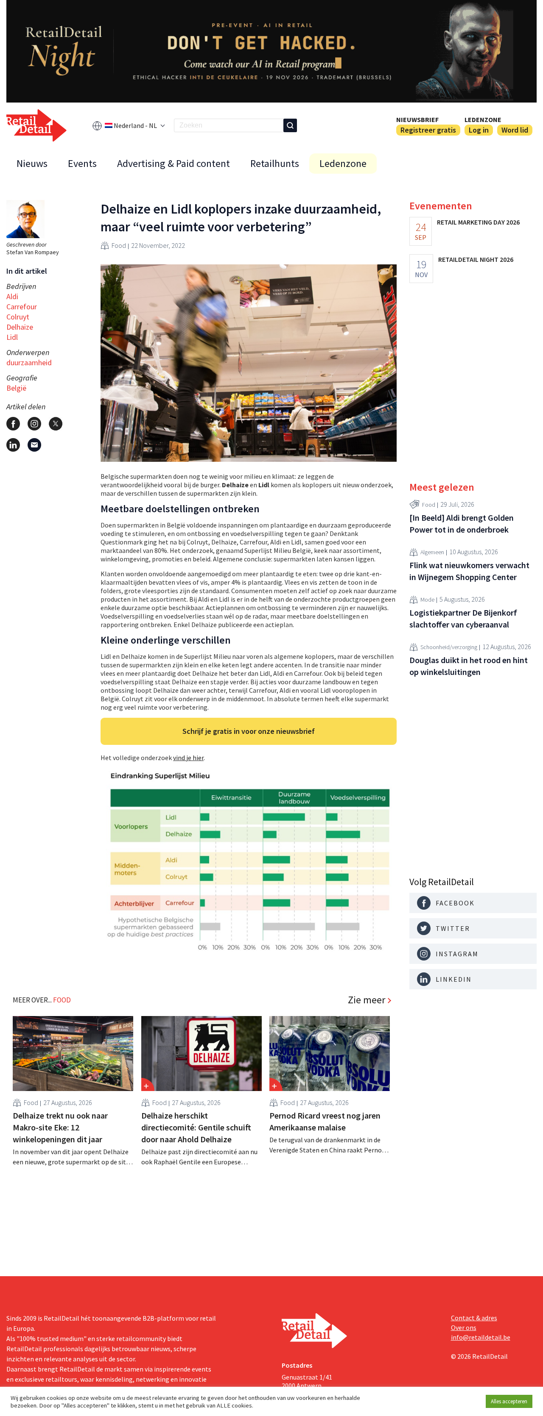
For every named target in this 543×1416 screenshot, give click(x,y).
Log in (479, 130)
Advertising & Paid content (173, 163)
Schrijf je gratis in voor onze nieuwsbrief (248, 731)
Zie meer (366, 1000)
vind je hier (188, 757)
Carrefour (21, 306)
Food (119, 245)
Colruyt (17, 317)
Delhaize (19, 327)
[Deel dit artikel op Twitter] (55, 423)
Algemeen (432, 552)
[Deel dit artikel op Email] (34, 445)
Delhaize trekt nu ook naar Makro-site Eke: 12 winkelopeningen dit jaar (60, 1127)
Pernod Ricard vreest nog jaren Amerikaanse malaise (325, 1121)
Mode (427, 599)
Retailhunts (274, 163)
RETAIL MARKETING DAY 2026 (478, 222)
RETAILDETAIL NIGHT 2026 (475, 259)
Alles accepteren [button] (509, 1401)
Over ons (463, 1327)
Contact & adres (474, 1317)
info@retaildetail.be (480, 1337)
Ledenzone (483, 119)
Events (82, 163)
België (16, 388)
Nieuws (32, 163)
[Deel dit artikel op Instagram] (34, 423)
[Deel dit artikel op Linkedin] (13, 445)
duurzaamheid (29, 362)
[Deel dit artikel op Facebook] (13, 423)
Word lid (514, 130)
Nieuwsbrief (417, 119)
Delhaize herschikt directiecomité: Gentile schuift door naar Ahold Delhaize (196, 1127)
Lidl (12, 337)
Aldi (12, 296)
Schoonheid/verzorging (448, 647)
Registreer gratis (428, 130)
